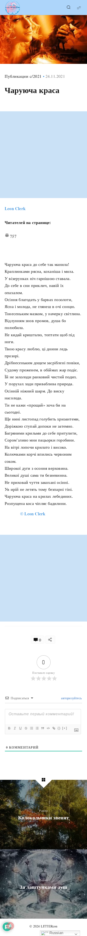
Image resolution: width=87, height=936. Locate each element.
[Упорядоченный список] (31, 728)
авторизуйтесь (71, 698)
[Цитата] (42, 728)
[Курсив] (14, 728)
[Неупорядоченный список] (37, 728)
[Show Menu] (79, 7)
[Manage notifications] (10, 926)
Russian (55, 933)
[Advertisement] (43, 154)
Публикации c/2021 (23, 76)
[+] (64, 728)
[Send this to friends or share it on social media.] (50, 640)
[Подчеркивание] (20, 728)
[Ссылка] (53, 728)
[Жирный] (9, 728)
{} (59, 728)
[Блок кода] (48, 728)
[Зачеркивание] (26, 728)
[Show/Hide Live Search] (68, 7)
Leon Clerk (15, 208)
